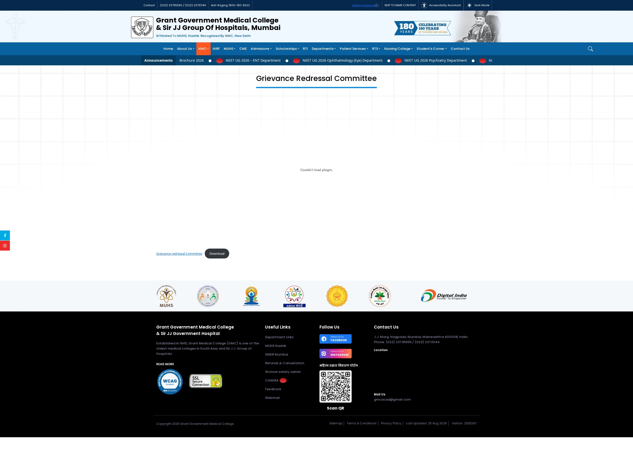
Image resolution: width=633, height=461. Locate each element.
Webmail (272, 397)
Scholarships (286, 48)
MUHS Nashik (275, 345)
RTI (305, 48)
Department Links (279, 337)
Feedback (273, 389)
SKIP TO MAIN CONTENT (400, 5)
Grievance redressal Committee (179, 253)
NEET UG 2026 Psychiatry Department (432, 60)
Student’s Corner (430, 48)
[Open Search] (590, 48)
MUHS (228, 48)
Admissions (260, 48)
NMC (202, 48)
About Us (184, 48)
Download (217, 253)
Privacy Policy (390, 423)
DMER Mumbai (276, 354)
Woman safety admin (283, 371)
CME (243, 48)
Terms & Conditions (361, 423)
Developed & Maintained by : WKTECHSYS (195, 429)
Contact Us (460, 48)
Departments (323, 48)
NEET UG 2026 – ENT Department (250, 60)
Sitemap (335, 423)
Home (168, 48)
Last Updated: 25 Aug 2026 (426, 423)
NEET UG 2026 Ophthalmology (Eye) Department (339, 60)
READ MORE (165, 364)
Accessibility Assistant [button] (445, 5)
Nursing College (397, 48)
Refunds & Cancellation (284, 363)
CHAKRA (271, 380)
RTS (375, 48)
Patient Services (353, 48)
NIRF (216, 48)
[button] (478, 5)
